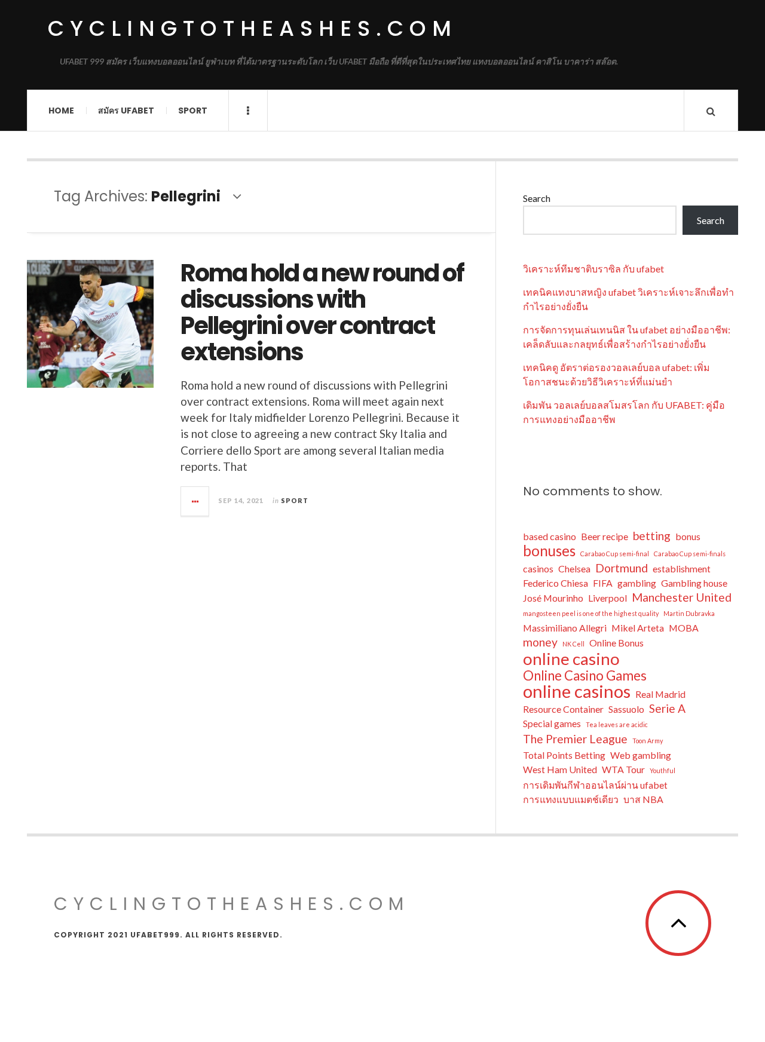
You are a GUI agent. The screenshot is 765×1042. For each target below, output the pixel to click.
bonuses (549, 551)
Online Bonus (616, 642)
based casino (549, 536)
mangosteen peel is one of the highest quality (591, 613)
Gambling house (694, 583)
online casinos (577, 691)
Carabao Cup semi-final (614, 553)
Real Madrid (660, 694)
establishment (682, 568)
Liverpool (607, 597)
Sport (192, 111)
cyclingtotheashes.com (252, 28)
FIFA (603, 583)
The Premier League (575, 739)
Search (536, 198)
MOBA (684, 627)
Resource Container (563, 709)
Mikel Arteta (637, 627)
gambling (636, 583)
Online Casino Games (585, 676)
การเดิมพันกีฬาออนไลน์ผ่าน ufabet (595, 784)
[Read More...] (195, 501)
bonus (687, 536)
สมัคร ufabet (126, 111)
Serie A (667, 708)
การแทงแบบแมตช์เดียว (571, 799)
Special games (552, 723)
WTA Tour (623, 769)
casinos (538, 568)
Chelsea (574, 568)
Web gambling (640, 755)
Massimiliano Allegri (565, 627)
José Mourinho (553, 597)
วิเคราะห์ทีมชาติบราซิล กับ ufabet (593, 268)
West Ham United (560, 769)
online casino (571, 658)
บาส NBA (643, 799)
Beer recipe (604, 536)
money (540, 642)
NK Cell (573, 644)
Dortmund (621, 568)
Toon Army (647, 740)
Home (61, 111)
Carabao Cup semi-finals (690, 553)
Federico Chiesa (555, 583)
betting (652, 536)
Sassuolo (626, 709)
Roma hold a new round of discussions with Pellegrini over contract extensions (322, 312)
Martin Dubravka (689, 613)
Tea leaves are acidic (617, 724)
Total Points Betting (564, 755)
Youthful (662, 770)
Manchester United (682, 597)
